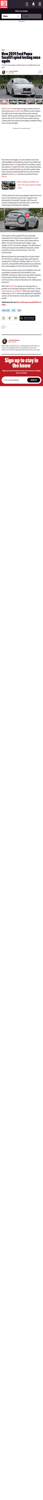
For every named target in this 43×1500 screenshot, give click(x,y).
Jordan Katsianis (13, 71)
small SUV (18, 111)
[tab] (4, 102)
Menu (39, 5)
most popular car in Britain (12, 291)
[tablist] (21, 102)
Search (27, 5)
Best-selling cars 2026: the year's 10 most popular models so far (29, 185)
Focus (15, 174)
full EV (13, 293)
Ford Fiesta (13, 286)
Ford (15, 164)
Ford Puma (9, 109)
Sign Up (34, 380)
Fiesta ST (36, 261)
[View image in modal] (3, 87)
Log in (33, 5)
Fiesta (4, 176)
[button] (21, 87)
